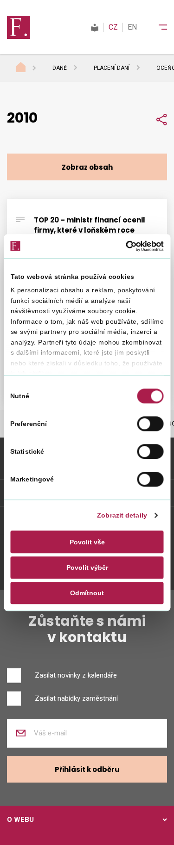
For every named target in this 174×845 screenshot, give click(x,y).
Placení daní (111, 68)
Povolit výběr (87, 567)
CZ (113, 27)
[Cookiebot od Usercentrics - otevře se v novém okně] (124, 246)
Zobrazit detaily (122, 515)
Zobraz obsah (87, 167)
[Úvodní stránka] (29, 68)
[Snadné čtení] (94, 27)
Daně (59, 68)
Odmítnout (87, 593)
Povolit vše (87, 542)
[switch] (150, 423)
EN (132, 27)
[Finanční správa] (18, 27)
